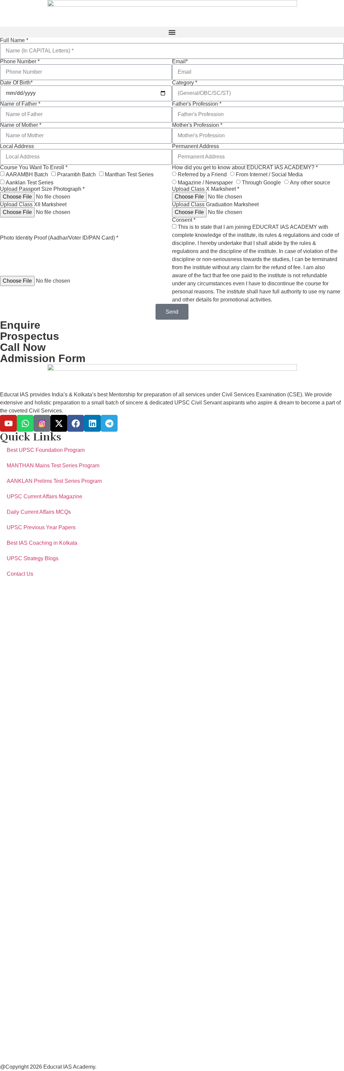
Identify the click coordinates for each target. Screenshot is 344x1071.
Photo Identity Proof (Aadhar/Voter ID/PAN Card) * (59, 238)
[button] (172, 32)
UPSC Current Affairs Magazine (44, 496)
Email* (180, 61)
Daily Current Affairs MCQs (39, 512)
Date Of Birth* (16, 82)
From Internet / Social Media (269, 174)
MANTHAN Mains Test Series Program (53, 465)
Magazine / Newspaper (205, 182)
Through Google (261, 182)
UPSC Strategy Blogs (32, 558)
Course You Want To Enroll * (34, 167)
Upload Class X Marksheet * (205, 189)
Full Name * (14, 40)
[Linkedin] (92, 423)
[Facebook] (75, 423)
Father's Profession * (196, 104)
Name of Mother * (20, 125)
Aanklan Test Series (29, 182)
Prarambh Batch (76, 174)
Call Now (23, 347)
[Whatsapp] (25, 423)
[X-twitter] (58, 423)
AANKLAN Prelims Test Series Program (54, 481)
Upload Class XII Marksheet (33, 204)
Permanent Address (195, 146)
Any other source (310, 182)
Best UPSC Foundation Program (46, 450)
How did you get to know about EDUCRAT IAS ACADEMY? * (245, 167)
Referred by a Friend (202, 174)
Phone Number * (20, 61)
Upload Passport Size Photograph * (42, 189)
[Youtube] (8, 423)
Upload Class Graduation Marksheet (215, 204)
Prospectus (29, 336)
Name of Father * (20, 104)
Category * (184, 82)
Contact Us (20, 574)
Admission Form (42, 358)
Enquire (20, 325)
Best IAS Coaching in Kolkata (42, 543)
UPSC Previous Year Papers (41, 527)
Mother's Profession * (197, 125)
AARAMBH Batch (27, 174)
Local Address (17, 146)
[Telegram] (109, 423)
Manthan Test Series (129, 174)
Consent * (184, 220)
